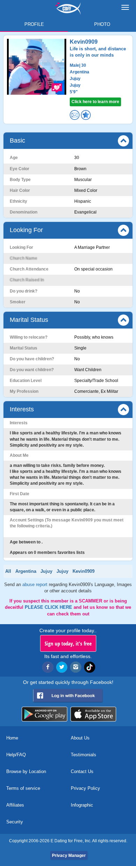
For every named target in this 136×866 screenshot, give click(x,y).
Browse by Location (26, 771)
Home (12, 738)
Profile (34, 24)
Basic (17, 140)
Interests (22, 409)
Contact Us (82, 771)
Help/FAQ (16, 754)
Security (14, 821)
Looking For (26, 229)
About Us (80, 738)
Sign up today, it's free (68, 643)
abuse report (35, 584)
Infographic (82, 805)
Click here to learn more (95, 101)
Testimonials (83, 754)
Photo (102, 24)
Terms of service (23, 788)
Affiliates (15, 805)
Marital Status (29, 319)
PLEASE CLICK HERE (49, 607)
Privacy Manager (69, 855)
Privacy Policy (85, 788)
